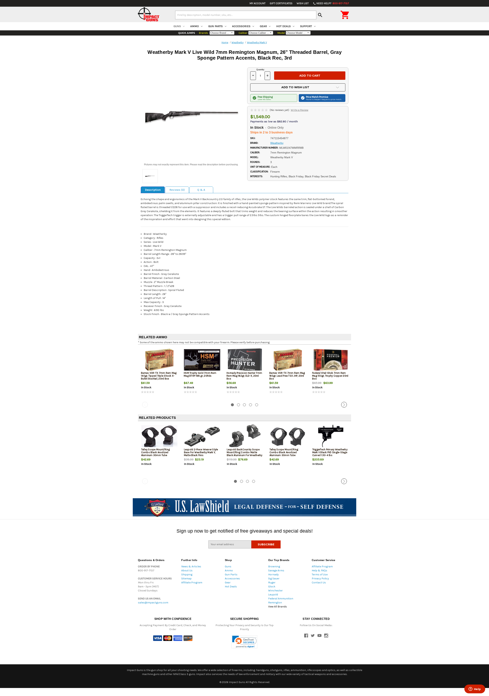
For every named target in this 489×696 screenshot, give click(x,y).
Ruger (271, 582)
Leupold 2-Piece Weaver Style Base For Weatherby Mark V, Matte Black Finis (201, 452)
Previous (145, 405)
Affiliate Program (191, 582)
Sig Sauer (273, 578)
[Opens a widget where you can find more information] (474, 689)
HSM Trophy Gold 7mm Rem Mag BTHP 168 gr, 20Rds (200, 374)
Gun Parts (215, 26)
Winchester (275, 590)
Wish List (303, 3)
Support (306, 26)
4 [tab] (250, 404)
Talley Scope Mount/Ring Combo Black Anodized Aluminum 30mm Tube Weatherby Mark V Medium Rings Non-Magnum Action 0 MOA (157, 456)
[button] (244, 641)
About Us (187, 570)
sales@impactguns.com (153, 602)
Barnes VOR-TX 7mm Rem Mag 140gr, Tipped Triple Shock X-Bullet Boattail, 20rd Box (158, 375)
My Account (257, 3)
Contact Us (319, 582)
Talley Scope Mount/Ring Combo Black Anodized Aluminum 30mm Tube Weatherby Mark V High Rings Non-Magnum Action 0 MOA (286, 455)
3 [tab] (244, 404)
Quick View (159, 360)
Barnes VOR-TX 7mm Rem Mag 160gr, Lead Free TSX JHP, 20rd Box (287, 375)
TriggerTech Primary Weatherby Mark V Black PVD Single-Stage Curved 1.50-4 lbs (329, 452)
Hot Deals (283, 26)
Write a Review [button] (299, 110)
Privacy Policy (320, 578)
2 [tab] (238, 404)
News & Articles (191, 566)
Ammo (194, 26)
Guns (177, 26)
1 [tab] (232, 404)
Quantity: (260, 69)
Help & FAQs (319, 570)
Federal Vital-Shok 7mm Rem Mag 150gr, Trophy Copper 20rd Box (330, 375)
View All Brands (277, 606)
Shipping (186, 574)
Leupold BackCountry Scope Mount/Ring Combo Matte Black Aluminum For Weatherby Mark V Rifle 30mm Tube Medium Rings (244, 455)
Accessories (241, 26)
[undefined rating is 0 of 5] (259, 110)
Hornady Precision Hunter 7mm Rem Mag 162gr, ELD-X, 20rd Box (244, 375)
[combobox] (245, 15)
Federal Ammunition (280, 598)
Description (153, 189)
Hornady (273, 574)
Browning (274, 566)
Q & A (201, 189)
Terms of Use (320, 574)
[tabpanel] (159, 373)
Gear (263, 26)
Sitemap (186, 578)
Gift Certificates (281, 3)
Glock (271, 586)
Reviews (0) (177, 189)
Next (344, 405)
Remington (275, 602)
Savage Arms (276, 570)
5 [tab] (256, 404)
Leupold (273, 594)
